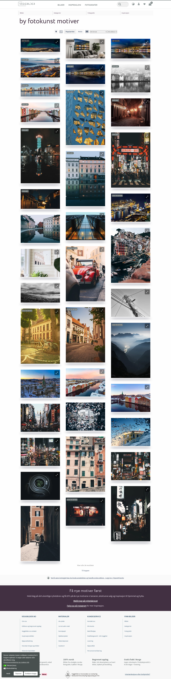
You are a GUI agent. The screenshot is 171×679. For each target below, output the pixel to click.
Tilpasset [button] (18, 673)
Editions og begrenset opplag (31, 626)
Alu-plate (61, 621)
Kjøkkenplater (63, 636)
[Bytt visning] (87, 32)
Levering (90, 641)
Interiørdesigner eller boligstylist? (137, 674)
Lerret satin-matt (64, 626)
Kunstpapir (62, 631)
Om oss (24, 621)
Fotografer (91, 4)
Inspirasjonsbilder (28, 636)
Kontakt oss (91, 621)
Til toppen (85, 570)
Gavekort (61, 646)
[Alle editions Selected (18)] (112, 31)
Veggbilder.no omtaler (29, 631)
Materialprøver (63, 641)
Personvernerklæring (94, 651)
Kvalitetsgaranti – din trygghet (97, 636)
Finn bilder (129, 616)
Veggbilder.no (29, 616)
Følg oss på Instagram (76, 605)
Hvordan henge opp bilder (30, 646)
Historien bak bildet (28, 651)
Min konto (90, 626)
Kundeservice (94, 616)
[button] (56, 42)
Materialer (63, 616)
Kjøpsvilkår (91, 646)
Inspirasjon (74, 4)
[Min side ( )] (139, 4)
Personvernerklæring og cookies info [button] (16, 662)
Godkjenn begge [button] (30, 673)
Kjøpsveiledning (27, 641)
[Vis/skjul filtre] (56, 32)
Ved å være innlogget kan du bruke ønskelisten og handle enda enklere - (87, 578)
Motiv (80, 31)
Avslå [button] (8, 673)
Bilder (61, 4)
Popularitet (70, 31)
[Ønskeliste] (144, 4)
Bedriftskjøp (91, 631)
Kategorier (57, 13)
